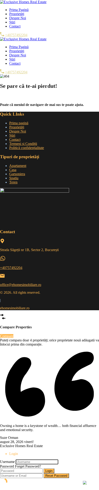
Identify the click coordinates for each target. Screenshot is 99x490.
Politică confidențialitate (26, 148)
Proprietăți (16, 14)
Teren (13, 182)
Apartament (17, 166)
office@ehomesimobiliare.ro (20, 285)
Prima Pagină (19, 10)
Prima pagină (18, 123)
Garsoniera (17, 174)
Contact (14, 26)
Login (48, 471)
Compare (6, 336)
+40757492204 (16, 35)
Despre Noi (17, 18)
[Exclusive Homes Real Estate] (23, 2)
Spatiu (13, 178)
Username (7, 462)
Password (7, 466)
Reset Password (56, 475)
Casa (12, 170)
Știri (12, 22)
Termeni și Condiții (23, 144)
